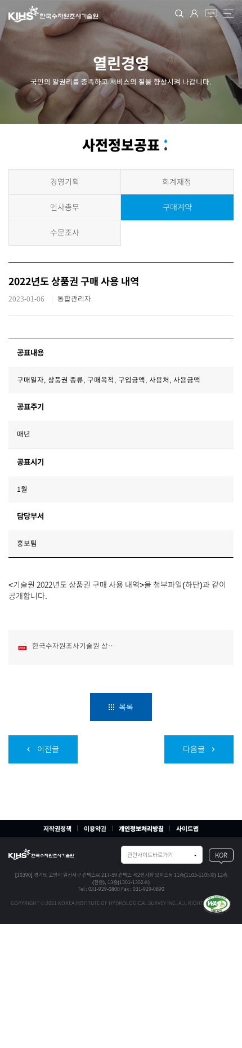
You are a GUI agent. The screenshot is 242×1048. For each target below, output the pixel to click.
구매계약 (177, 207)
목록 (125, 707)
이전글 (47, 749)
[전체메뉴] (228, 13)
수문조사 (64, 233)
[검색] (179, 13)
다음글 (195, 749)
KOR (221, 855)
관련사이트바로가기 (150, 855)
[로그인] (194, 13)
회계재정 (176, 182)
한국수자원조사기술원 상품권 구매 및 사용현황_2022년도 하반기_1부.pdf (75, 646)
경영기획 (64, 182)
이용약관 (95, 828)
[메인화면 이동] (41, 854)
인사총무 (64, 207)
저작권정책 (57, 828)
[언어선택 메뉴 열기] (211, 13)
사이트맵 (187, 828)
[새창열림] (217, 904)
